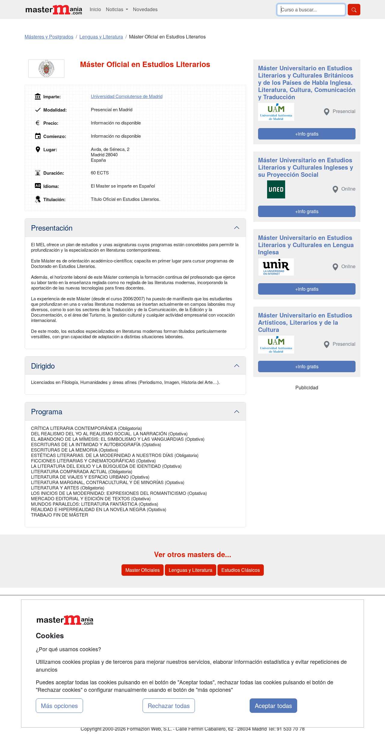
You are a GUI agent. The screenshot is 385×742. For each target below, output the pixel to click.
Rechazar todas (169, 705)
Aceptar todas (273, 705)
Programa (46, 411)
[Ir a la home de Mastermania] (53, 9)
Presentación (51, 227)
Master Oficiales (142, 569)
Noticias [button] (115, 9)
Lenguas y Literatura (190, 569)
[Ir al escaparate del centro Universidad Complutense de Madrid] (52, 69)
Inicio (95, 9)
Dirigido (43, 365)
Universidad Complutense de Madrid (126, 96)
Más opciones (59, 705)
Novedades (145, 9)
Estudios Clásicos (240, 569)
